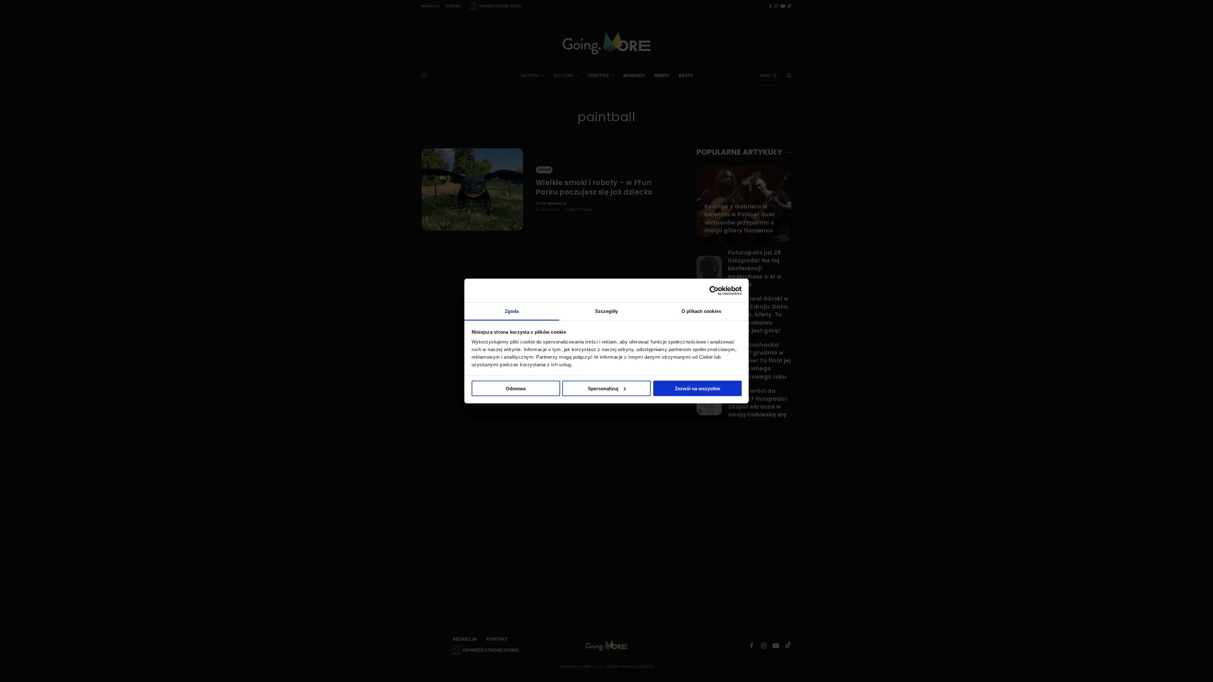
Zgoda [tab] (512, 311)
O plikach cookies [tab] (701, 311)
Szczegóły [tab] (606, 311)
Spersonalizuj (603, 388)
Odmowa (516, 388)
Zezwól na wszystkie (697, 388)
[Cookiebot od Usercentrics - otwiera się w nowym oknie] (714, 290)
